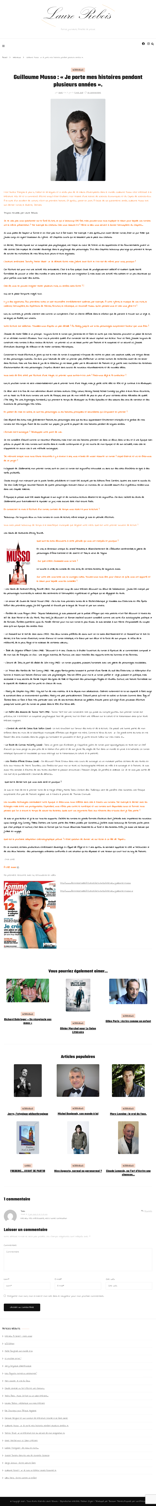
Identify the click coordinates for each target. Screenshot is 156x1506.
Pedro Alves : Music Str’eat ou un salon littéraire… (26, 1395)
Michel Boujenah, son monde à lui (78, 1114)
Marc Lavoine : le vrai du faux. (128, 1114)
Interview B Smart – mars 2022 (18, 1336)
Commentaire (10, 1245)
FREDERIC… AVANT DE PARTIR (27, 1171)
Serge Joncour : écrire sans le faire (20, 1463)
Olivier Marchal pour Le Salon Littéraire (78, 1030)
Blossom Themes (115, 1501)
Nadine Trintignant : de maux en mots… (22, 1448)
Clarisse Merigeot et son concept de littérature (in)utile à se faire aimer (36, 1418)
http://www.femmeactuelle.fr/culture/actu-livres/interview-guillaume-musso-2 (96, 891)
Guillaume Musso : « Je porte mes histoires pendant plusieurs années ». (37, 1425)
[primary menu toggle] (4, 46)
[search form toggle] (152, 44)
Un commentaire (94, 92)
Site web (110, 1279)
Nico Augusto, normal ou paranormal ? (78, 1171)
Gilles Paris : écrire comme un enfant (128, 1021)
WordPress (140, 1501)
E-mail (58, 1279)
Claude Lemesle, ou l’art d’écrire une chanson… (128, 1173)
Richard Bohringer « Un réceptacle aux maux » (27, 1021)
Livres (28, 1165)
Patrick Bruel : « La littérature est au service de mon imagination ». (35, 1433)
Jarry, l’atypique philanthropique (27, 1114)
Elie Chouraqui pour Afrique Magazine (20, 1410)
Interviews (78, 69)
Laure (60, 92)
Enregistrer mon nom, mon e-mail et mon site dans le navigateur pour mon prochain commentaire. (55, 1296)
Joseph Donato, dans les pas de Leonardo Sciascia (27, 1455)
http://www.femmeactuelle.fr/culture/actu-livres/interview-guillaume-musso (95, 883)
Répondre (148, 1211)
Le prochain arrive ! (13, 1358)
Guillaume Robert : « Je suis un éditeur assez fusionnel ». (30, 1470)
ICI (18, 867)
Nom (6, 1279)
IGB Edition (9, 1343)
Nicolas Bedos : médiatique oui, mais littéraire (25, 1403)
